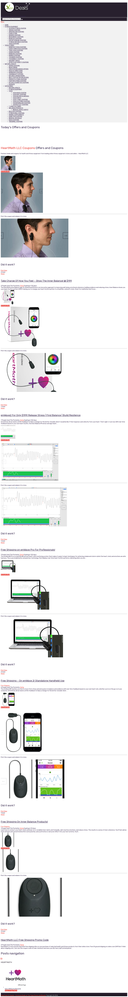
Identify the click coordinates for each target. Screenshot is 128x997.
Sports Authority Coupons (19, 62)
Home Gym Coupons (15, 116)
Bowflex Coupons (15, 38)
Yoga (10, 91)
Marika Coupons (14, 55)
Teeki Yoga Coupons (16, 50)
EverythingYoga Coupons (18, 49)
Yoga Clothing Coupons (21, 101)
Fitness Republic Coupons (18, 42)
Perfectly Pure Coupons (18, 79)
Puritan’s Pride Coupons (17, 81)
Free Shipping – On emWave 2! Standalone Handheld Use (32, 680)
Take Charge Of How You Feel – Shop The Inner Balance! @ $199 (36, 280)
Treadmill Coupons (15, 121)
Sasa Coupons (14, 43)
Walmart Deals (14, 60)
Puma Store (13, 33)
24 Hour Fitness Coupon (17, 28)
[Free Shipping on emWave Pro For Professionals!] (64, 431)
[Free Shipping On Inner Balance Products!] (64, 699)
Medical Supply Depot (20, 110)
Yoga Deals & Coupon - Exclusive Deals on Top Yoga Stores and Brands (23, 995)
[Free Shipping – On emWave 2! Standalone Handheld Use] (64, 566)
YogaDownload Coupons (21, 103)
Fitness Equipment (11, 27)
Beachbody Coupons (16, 37)
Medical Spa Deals (15, 118)
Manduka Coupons (15, 54)
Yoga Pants (17, 98)
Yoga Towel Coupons (20, 99)
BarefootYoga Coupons (17, 47)
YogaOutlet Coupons (20, 105)
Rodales (12, 84)
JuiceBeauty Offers (16, 74)
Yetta (22, 286)
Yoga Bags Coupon (19, 93)
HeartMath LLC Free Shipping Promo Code (25, 940)
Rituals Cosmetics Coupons (19, 82)
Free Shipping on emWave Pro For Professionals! (28, 549)
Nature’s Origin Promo (17, 76)
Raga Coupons (14, 120)
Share (3, 274)
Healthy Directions (16, 71)
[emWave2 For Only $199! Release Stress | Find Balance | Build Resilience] (64, 297)
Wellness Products (16, 108)
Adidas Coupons (14, 30)
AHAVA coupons (14, 66)
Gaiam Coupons (14, 52)
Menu (2, 22)
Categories (9, 86)
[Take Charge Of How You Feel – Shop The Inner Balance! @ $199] (64, 163)
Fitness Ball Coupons (16, 113)
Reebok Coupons (14, 35)
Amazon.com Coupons (16, 32)
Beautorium (13, 67)
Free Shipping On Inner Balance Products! (24, 821)
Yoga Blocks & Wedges (21, 96)
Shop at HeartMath (11, 990)
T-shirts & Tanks (15, 106)
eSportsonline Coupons (17, 40)
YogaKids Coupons (15, 57)
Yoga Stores (9, 45)
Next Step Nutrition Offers (19, 77)
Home (6, 25)
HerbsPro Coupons (15, 72)
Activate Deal (5, 172)
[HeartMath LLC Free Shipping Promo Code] (64, 840)
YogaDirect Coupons (16, 59)
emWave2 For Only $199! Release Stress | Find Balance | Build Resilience (40, 415)
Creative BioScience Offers (18, 69)
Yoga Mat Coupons (19, 94)
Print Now (4, 270)
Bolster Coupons (15, 111)
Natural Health (10, 64)
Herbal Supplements (16, 115)
